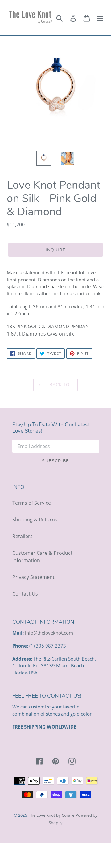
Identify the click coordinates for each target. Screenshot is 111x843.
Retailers (22, 536)
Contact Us (25, 593)
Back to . (59, 385)
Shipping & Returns (34, 519)
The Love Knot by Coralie (51, 815)
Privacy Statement (33, 577)
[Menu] (100, 17)
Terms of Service (31, 502)
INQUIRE (56, 250)
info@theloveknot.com (49, 633)
